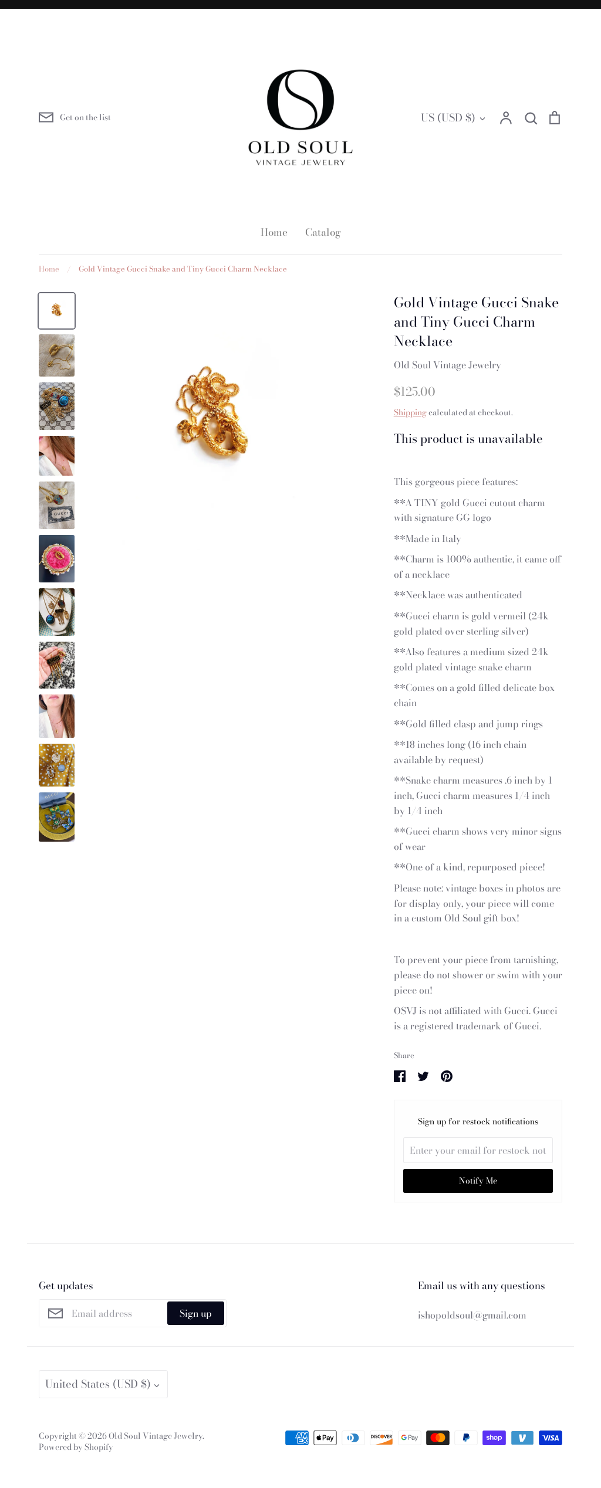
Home (274, 232)
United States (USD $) (98, 1384)
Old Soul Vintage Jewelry (447, 365)
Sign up (196, 1313)
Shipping (410, 412)
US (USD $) (448, 118)
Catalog (323, 232)
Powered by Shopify (76, 1446)
